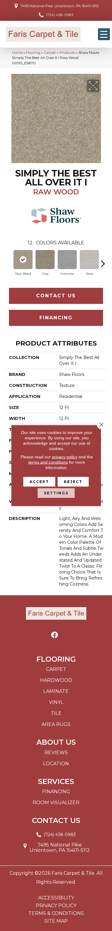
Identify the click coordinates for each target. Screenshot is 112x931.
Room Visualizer (56, 802)
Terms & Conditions (56, 913)
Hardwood (56, 680)
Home (17, 52)
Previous (8, 260)
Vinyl (56, 702)
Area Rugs (56, 724)
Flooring (33, 52)
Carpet (50, 52)
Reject (73, 481)
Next (103, 260)
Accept (39, 481)
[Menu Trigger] (104, 34)
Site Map (56, 921)
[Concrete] (67, 260)
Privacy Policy (56, 905)
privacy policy (64, 456)
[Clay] (45, 260)
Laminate (56, 691)
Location (56, 763)
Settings (56, 493)
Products (67, 52)
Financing (56, 318)
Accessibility (56, 898)
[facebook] (54, 635)
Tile (56, 713)
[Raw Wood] (23, 260)
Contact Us (56, 296)
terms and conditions (48, 462)
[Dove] (89, 260)
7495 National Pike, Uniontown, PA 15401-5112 (60, 6)
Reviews (56, 752)
